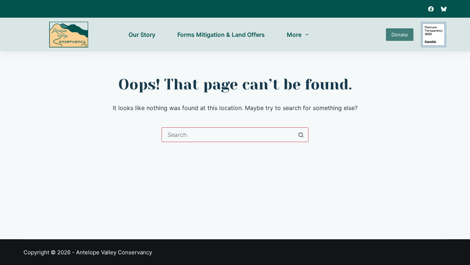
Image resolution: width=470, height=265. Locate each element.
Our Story (142, 34)
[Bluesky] (443, 9)
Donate (399, 35)
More (294, 34)
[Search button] (301, 134)
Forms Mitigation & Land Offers (221, 34)
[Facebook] (431, 9)
